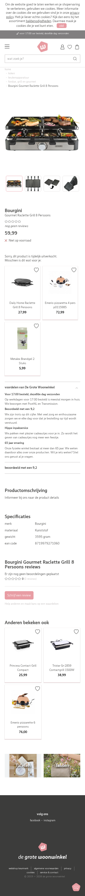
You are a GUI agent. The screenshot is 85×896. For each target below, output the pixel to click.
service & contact (49, 872)
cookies (30, 872)
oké (61, 26)
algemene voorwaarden (46, 868)
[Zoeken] (76, 59)
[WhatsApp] (76, 887)
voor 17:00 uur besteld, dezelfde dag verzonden (44, 33)
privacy (67, 868)
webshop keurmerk (18, 868)
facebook (35, 820)
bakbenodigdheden (38, 21)
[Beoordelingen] (43, 221)
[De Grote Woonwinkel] (42, 46)
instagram (49, 820)
